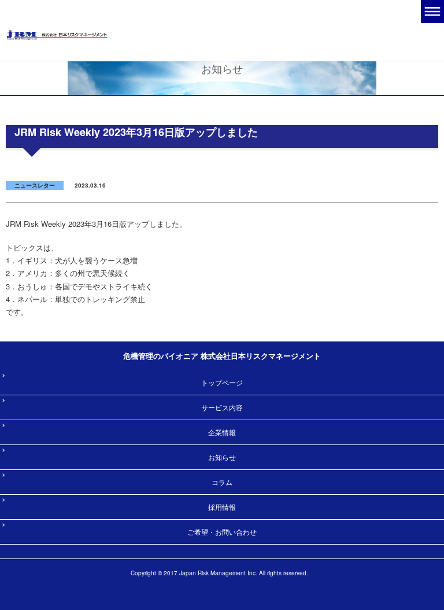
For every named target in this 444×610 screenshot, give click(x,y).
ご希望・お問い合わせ (222, 531)
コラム (222, 482)
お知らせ (222, 457)
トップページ (222, 382)
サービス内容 (222, 407)
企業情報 (222, 432)
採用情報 (222, 507)
